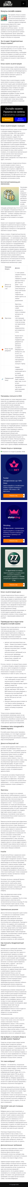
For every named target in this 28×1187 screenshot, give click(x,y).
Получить (7, 119)
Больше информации (20, 119)
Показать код (13, 495)
